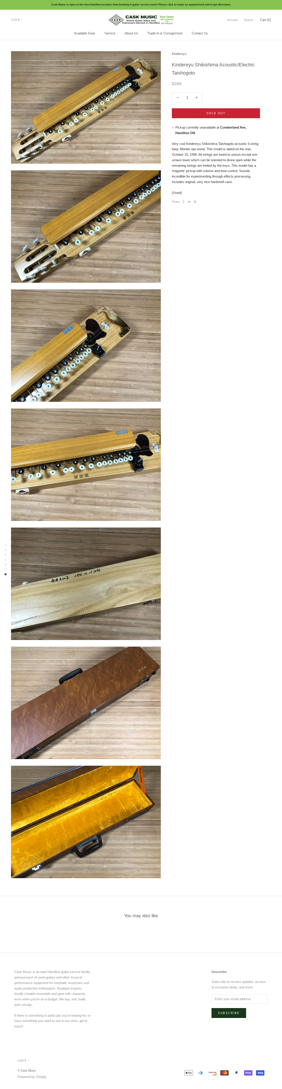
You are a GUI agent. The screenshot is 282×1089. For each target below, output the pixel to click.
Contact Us (200, 33)
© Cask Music (27, 1070)
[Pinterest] (195, 201)
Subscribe (229, 1013)
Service (109, 33)
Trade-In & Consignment (164, 33)
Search (248, 19)
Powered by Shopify (32, 1077)
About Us (131, 33)
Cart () (265, 19)
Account (232, 19)
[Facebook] (183, 201)
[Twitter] (189, 201)
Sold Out (216, 113)
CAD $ (15, 19)
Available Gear (84, 33)
